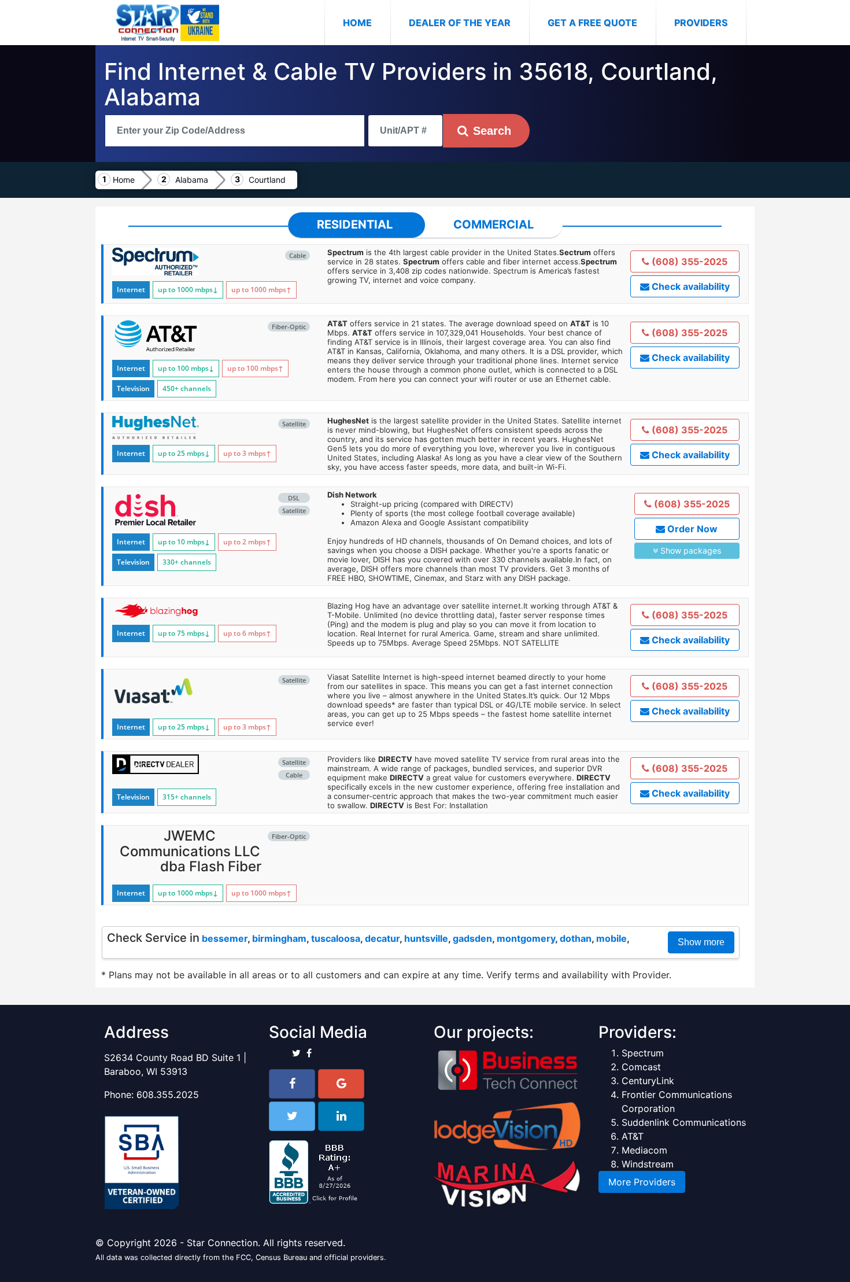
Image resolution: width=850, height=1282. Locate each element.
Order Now (691, 529)
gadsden (472, 938)
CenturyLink (648, 1080)
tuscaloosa (335, 938)
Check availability (689, 286)
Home (366, 22)
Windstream (648, 1164)
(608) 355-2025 (688, 261)
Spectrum (643, 1053)
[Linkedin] (341, 1116)
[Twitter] (292, 1116)
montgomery (526, 938)
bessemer (224, 938)
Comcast (641, 1067)
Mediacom (644, 1150)
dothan (576, 938)
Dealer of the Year (460, 22)
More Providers (641, 1182)
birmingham (279, 938)
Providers (700, 22)
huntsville (426, 938)
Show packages (689, 550)
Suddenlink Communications (684, 1122)
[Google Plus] (341, 1084)
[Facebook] (292, 1084)
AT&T (633, 1136)
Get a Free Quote (592, 22)
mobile (611, 938)
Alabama (191, 180)
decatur (382, 938)
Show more (701, 942)
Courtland (267, 180)
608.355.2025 (167, 1094)
